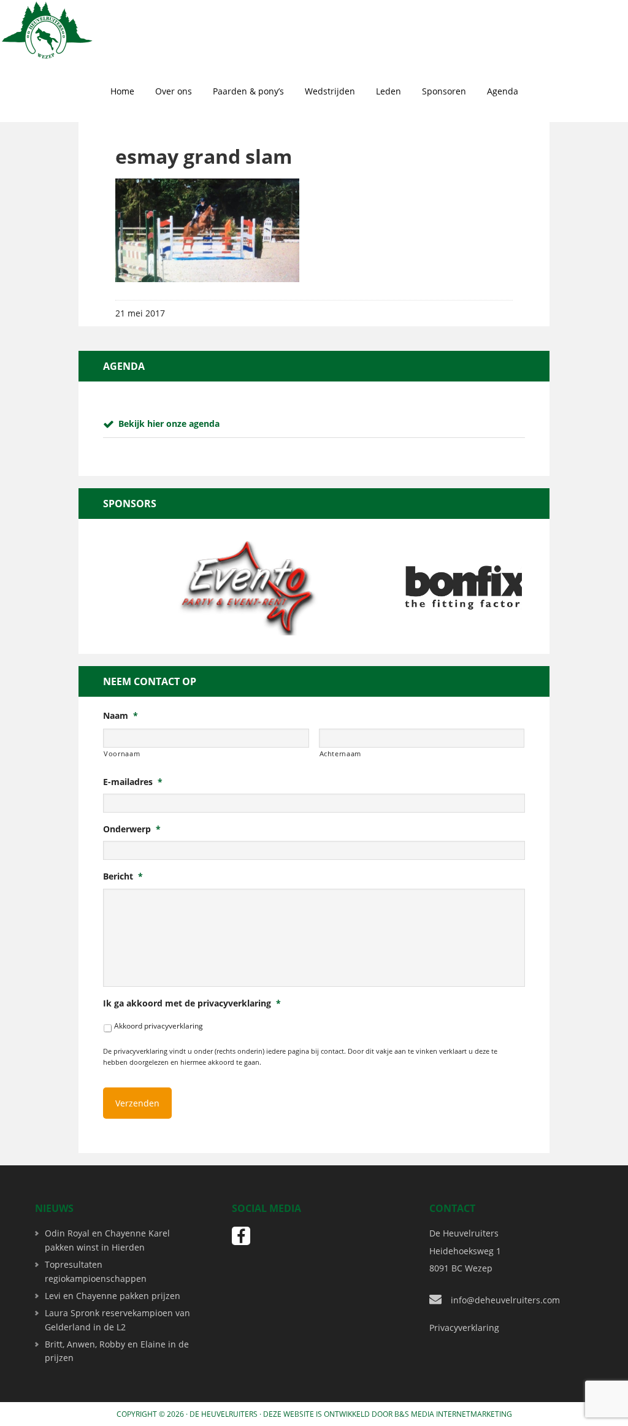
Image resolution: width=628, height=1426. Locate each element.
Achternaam (341, 753)
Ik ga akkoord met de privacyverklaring (192, 1003)
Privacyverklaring (464, 1327)
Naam (120, 715)
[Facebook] (241, 1236)
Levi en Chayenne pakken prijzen (112, 1295)
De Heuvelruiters (224, 1414)
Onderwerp (132, 829)
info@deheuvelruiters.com (505, 1300)
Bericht (123, 876)
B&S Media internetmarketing (453, 1414)
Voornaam (122, 753)
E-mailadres (133, 782)
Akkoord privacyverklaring (158, 1026)
